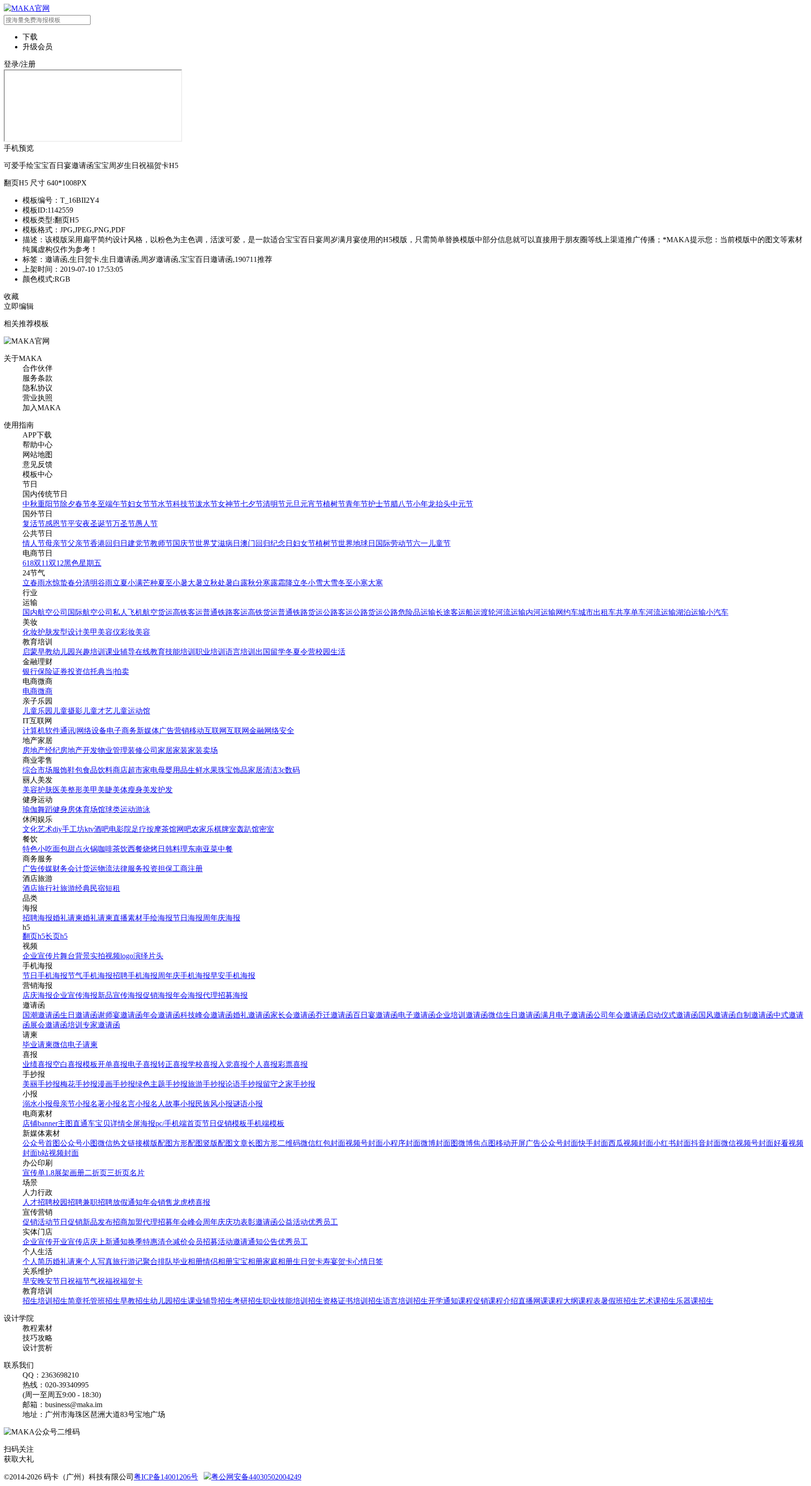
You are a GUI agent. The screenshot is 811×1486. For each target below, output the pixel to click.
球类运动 (120, 809)
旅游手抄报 (206, 1084)
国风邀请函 (717, 1015)
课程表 (589, 1301)
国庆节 (184, 543)
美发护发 (158, 790)
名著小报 (105, 1104)
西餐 (135, 849)
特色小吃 (38, 849)
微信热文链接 (120, 1143)
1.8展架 (57, 1173)
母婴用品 (173, 770)
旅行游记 (128, 1261)
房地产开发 (79, 750)
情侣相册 (218, 1261)
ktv (89, 829)
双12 (56, 563)
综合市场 (38, 770)
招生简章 (68, 1301)
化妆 (30, 632)
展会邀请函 (49, 1025)
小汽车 (717, 612)
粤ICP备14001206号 (166, 1477)
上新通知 (113, 1242)
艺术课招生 (657, 1301)
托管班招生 (101, 1301)
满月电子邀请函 (567, 1015)
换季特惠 (143, 1242)
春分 (75, 583)
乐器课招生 (694, 1301)
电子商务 (122, 731)
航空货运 (158, 612)
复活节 (34, 524)
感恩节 (56, 524)
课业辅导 (120, 652)
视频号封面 (364, 1143)
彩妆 (127, 632)
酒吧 (101, 829)
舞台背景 (75, 956)
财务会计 (68, 869)
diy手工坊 (68, 829)
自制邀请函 (754, 1015)
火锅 (90, 849)
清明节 (274, 504)
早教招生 (135, 1301)
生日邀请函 (79, 1015)
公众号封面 (559, 1143)
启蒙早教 (38, 652)
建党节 (139, 543)
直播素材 (128, 918)
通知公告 (263, 1242)
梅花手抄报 (79, 1084)
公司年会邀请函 (619, 1015)
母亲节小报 (71, 1104)
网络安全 (279, 731)
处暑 (225, 583)
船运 (473, 612)
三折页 (118, 1173)
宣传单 (34, 1173)
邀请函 (266, 1222)
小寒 (360, 583)
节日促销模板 (224, 1123)
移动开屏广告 (518, 1143)
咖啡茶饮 (113, 849)
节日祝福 (68, 1281)
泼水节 (206, 504)
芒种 (150, 583)
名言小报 (135, 1104)
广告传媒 (38, 869)
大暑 (195, 583)
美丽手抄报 (41, 1084)
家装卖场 (203, 750)
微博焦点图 (477, 1143)
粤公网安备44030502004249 (256, 1477)
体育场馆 (90, 809)
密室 (266, 829)
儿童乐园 (38, 711)
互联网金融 (245, 731)
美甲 (90, 632)
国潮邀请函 (41, 1015)
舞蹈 (45, 809)
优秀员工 (323, 1222)
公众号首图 (41, 1143)
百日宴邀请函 (375, 1015)
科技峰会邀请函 (206, 1015)
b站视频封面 (58, 1153)
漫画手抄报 (116, 1084)
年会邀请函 (161, 1015)
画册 (76, 1173)
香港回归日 (109, 543)
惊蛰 (60, 583)
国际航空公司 (90, 612)
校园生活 (330, 652)
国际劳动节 (394, 543)
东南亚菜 (203, 849)
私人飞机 (128, 612)
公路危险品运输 (409, 612)
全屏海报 (140, 1123)
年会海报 (188, 995)
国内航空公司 (45, 612)
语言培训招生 (405, 1301)
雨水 (45, 583)
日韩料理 (173, 849)
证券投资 (68, 671)
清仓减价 (173, 1242)
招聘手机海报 (135, 976)
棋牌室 (225, 829)
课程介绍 (503, 1301)
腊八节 (401, 504)
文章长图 (248, 1143)
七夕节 (251, 504)
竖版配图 (218, 1143)
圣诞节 (101, 524)
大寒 (375, 583)
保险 (45, 671)
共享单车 (631, 612)
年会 (150, 1202)
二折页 (95, 1173)
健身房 (64, 809)
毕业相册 (188, 1261)
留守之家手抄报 (289, 1084)
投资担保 (158, 869)
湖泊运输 (691, 612)
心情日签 (368, 1261)
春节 (82, 504)
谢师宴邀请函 (120, 1015)
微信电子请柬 (75, 1045)
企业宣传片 (41, 956)
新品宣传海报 (120, 995)
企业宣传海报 (75, 995)
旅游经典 (75, 888)
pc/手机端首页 (178, 1123)
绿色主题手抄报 (161, 1084)
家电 (150, 770)
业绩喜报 (38, 1064)
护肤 (45, 632)
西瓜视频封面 (630, 1143)
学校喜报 (203, 1064)
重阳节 (49, 504)
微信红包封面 (322, 1143)
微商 (45, 691)
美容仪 (109, 632)
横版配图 (158, 1143)
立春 (30, 583)
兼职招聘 (98, 1202)
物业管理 (113, 750)
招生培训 (38, 1301)
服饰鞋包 (68, 770)
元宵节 (311, 504)
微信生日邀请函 (514, 1015)
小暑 (180, 583)
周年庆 (214, 1222)
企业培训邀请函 (462, 1015)
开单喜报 (113, 1064)
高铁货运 (263, 612)
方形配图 (188, 1143)
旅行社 (49, 888)
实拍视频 (105, 956)
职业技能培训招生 (293, 1301)
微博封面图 (439, 1143)
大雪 (330, 583)
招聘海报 (38, 918)
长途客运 (451, 612)
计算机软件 (41, 731)
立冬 (300, 583)
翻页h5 (34, 936)
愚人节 (146, 524)
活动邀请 (233, 1242)
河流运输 (511, 612)
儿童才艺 (98, 711)
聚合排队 (158, 1261)
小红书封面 (672, 1143)
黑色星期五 (82, 563)
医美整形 (68, 790)
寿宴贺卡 (338, 1261)
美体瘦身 (128, 790)
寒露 (270, 583)
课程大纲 (563, 1301)
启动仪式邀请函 (672, 1015)
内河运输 (541, 612)
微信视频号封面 (747, 1143)
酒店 (30, 888)
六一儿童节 (432, 543)
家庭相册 (278, 1261)
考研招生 (248, 1301)
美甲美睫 (98, 790)
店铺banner (40, 1123)
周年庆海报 (221, 918)
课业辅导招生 (210, 1301)
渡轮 (488, 612)
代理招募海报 (225, 995)
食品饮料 (98, 770)
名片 (137, 1173)
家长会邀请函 (292, 1015)
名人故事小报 (172, 1104)
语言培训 (240, 652)
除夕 (67, 504)
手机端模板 (265, 1123)
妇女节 (139, 504)
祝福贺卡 (128, 1281)
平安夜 (79, 524)
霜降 (285, 583)
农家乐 (202, 829)
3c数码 (289, 770)
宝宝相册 (248, 1261)
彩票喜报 (293, 1064)
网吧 (183, 829)
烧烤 (150, 849)
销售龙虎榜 (176, 1202)
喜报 (202, 1202)
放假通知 (128, 1202)
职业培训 (210, 652)
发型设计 (68, 632)
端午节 (116, 504)
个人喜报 (263, 1064)
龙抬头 (439, 504)
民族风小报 (214, 1104)
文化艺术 (38, 829)
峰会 (195, 1222)
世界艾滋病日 (217, 543)
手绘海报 (158, 918)
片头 (155, 956)
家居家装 (173, 750)
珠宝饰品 (233, 770)
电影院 (120, 829)
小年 (420, 504)
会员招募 (203, 1242)
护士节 (379, 504)
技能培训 (180, 652)
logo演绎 (134, 956)
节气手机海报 (90, 976)
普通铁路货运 (300, 612)
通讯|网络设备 (83, 731)
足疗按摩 (146, 829)
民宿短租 (105, 888)
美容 (142, 632)
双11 (41, 563)
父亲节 (79, 543)
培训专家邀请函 (94, 1025)
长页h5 (56, 936)
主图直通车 (76, 1123)
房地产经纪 (41, 750)
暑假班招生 (619, 1301)
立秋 (210, 583)
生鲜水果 (203, 770)
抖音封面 (706, 1143)
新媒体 (148, 731)
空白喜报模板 (75, 1064)
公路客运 (338, 612)
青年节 (356, 504)
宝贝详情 (110, 1123)
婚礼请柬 (68, 918)
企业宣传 (38, 1242)
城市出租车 (597, 612)
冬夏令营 (300, 652)
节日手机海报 (45, 976)
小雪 (315, 583)
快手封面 (593, 1143)
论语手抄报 (244, 1084)
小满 (135, 583)
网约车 (567, 612)
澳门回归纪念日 (266, 543)
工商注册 (188, 869)
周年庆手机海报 (184, 976)
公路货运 (368, 612)
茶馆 (168, 829)
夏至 (165, 583)
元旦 (292, 504)
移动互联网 (208, 731)
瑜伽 (30, 809)
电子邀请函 (417, 1015)
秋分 (255, 583)
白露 (240, 583)
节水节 (161, 504)
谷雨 (105, 583)
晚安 (45, 1281)
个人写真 (98, 1261)
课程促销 (473, 1301)
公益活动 (293, 1222)
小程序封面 (402, 1143)
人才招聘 (38, 1202)
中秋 (30, 504)
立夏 (120, 583)
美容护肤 (38, 790)
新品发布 (98, 1222)
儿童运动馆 (131, 711)
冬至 (97, 504)
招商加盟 (128, 1222)
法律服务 (128, 869)
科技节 (184, 504)
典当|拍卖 (113, 671)
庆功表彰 (240, 1222)
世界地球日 (356, 543)
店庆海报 (38, 995)
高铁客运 (188, 612)
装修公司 (143, 750)
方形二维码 (281, 1143)
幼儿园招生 (169, 1301)
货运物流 (98, 869)
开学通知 (443, 1301)
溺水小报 (38, 1104)
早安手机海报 (232, 976)
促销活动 (38, 1222)
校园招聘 (68, 1202)
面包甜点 (68, 849)
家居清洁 (263, 770)
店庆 (90, 1242)
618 (28, 563)
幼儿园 (64, 652)
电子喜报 (143, 1064)
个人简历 (38, 1261)
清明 (90, 583)
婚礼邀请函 (251, 1015)
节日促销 (68, 1222)
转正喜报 (173, 1064)
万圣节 (124, 524)
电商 (30, 691)
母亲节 (56, 543)
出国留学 (270, 652)
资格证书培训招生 (353, 1301)
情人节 (34, 543)
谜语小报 (248, 1104)
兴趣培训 (90, 652)
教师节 (161, 543)
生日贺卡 (308, 1261)
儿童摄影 (68, 711)
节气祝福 (98, 1281)
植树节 (334, 504)
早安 (30, 1281)
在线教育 (150, 652)
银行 (30, 671)
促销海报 (158, 995)
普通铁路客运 (225, 612)
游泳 (142, 809)
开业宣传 (68, 1242)
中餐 (225, 849)
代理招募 (158, 1222)
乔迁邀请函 (334, 1015)
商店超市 (128, 770)
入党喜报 (233, 1064)
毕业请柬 (38, 1045)
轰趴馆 (248, 829)
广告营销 (174, 731)
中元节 (462, 504)
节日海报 (188, 918)
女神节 (229, 504)
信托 (90, 671)
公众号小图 (79, 1143)
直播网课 (533, 1301)
